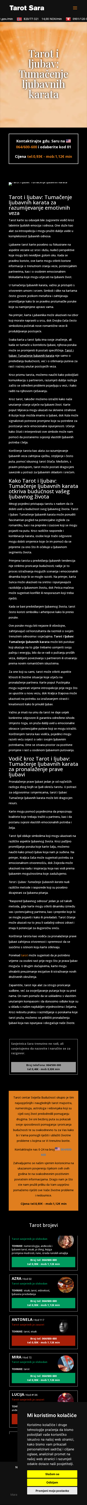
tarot (24, 955)
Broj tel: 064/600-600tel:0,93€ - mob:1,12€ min (43, 1256)
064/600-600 (26, 146)
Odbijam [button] (52, 1482)
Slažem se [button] (52, 1474)
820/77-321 (38, 19)
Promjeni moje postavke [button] (52, 1490)
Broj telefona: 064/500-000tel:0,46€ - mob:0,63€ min (43, 1067)
